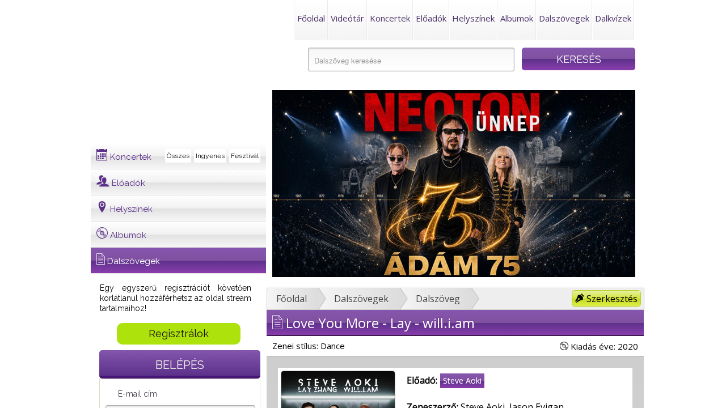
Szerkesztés (611, 298)
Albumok (516, 18)
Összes (178, 156)
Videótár (347, 18)
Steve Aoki (462, 380)
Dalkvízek (613, 18)
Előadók (431, 18)
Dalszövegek (564, 18)
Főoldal (311, 18)
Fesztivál (245, 156)
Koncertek (390, 18)
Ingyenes (210, 156)
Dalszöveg (438, 298)
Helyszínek (473, 18)
